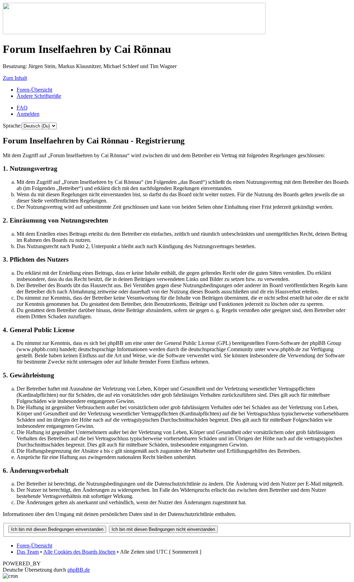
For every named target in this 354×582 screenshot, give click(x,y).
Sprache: (12, 126)
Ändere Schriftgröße (39, 96)
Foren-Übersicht (34, 90)
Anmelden (28, 114)
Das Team (28, 552)
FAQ (22, 108)
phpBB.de (78, 570)
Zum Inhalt (15, 78)
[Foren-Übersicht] (134, 32)
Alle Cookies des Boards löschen (79, 552)
